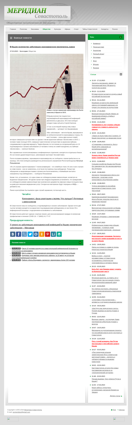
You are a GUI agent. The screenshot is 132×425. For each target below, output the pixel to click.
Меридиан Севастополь (33, 410)
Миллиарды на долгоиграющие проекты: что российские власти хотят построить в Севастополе (107, 333)
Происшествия (98, 47)
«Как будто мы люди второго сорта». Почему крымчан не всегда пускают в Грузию (105, 311)
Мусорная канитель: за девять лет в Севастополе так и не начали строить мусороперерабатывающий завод (106, 280)
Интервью (96, 57)
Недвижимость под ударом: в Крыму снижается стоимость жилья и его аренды (106, 127)
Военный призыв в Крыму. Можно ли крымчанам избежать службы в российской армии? (105, 116)
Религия (96, 68)
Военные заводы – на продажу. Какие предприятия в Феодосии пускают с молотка (105, 322)
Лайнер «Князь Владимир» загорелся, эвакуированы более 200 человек (48, 260)
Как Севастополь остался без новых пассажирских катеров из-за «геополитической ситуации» (105, 370)
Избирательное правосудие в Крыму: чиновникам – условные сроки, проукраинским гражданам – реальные (106, 227)
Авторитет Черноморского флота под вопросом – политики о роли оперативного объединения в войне (105, 177)
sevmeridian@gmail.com (21, 412)
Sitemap (122, 410)
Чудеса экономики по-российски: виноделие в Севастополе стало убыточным (104, 188)
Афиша (67, 29)
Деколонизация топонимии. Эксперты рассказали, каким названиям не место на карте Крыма (107, 238)
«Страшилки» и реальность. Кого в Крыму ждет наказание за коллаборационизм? (104, 147)
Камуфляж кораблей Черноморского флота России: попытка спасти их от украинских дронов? (105, 199)
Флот (95, 61)
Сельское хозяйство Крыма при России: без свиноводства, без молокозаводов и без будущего (106, 166)
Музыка (96, 64)
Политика (23, 29)
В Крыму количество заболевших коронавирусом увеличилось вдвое (42, 47)
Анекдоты (104, 29)
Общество (46, 29)
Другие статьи (115, 396)
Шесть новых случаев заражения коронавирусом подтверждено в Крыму (48, 253)
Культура (57, 29)
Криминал (96, 43)
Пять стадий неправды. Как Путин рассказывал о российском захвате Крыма (105, 344)
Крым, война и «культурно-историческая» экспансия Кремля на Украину (105, 390)
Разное (115, 29)
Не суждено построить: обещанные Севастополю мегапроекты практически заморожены (106, 291)
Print (114, 410)
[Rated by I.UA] (13, 421)
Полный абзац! (98, 54)
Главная (13, 29)
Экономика (35, 29)
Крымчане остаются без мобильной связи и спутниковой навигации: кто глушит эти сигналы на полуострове (105, 105)
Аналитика (97, 50)
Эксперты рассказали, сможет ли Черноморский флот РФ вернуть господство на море (104, 85)
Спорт (76, 29)
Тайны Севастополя (89, 29)
